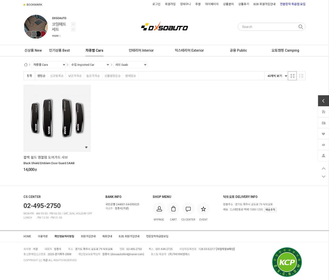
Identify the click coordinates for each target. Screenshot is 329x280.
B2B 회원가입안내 (265, 4)
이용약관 (43, 236)
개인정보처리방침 (64, 236)
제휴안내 (107, 236)
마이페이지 (212, 4)
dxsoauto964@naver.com (127, 254)
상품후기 (243, 4)
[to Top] (323, 168)
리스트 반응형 (301, 75)
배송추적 (270, 209)
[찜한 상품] (323, 133)
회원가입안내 (88, 236)
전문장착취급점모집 (157, 236)
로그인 (156, 4)
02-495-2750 (42, 206)
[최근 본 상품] (323, 144)
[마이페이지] (323, 155)
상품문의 (228, 4)
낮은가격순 (75, 76)
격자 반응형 (292, 75)
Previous (73, 29)
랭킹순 (41, 76)
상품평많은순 (113, 76)
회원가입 (170, 4)
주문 (198, 4)
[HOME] (323, 111)
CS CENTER (32, 197)
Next (73, 24)
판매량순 (130, 76)
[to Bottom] (323, 176)
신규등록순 (57, 76)
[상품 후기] (323, 122)
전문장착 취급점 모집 (293, 4)
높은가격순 (93, 76)
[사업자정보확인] (225, 249)
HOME (27, 236)
